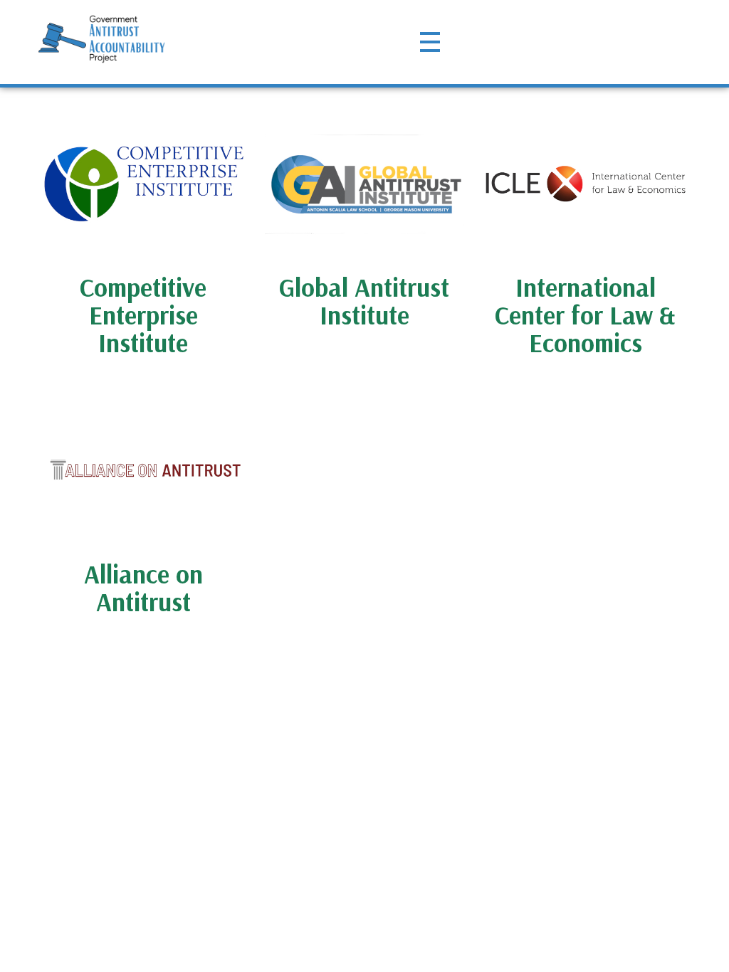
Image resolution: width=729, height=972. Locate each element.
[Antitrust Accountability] (101, 39)
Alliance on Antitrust (143, 588)
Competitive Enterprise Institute (143, 315)
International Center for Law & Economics (585, 315)
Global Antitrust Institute (364, 301)
